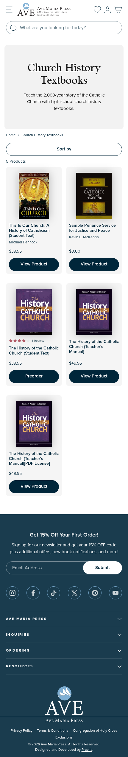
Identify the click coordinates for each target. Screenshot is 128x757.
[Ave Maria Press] (48, 9)
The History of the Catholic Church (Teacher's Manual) (94, 347)
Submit (102, 568)
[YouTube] (115, 592)
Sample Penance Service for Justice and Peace (92, 228)
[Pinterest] (95, 592)
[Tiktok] (53, 592)
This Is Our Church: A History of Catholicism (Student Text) (29, 230)
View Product (34, 264)
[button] (9, 9)
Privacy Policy (21, 730)
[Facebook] (33, 592)
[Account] (107, 9)
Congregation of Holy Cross (95, 730)
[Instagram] (12, 592)
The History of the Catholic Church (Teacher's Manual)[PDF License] (34, 459)
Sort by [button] (64, 149)
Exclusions (64, 737)
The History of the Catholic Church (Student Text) (34, 351)
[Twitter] (74, 592)
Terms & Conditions (52, 730)
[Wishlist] (97, 9)
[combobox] (64, 27)
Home (11, 135)
